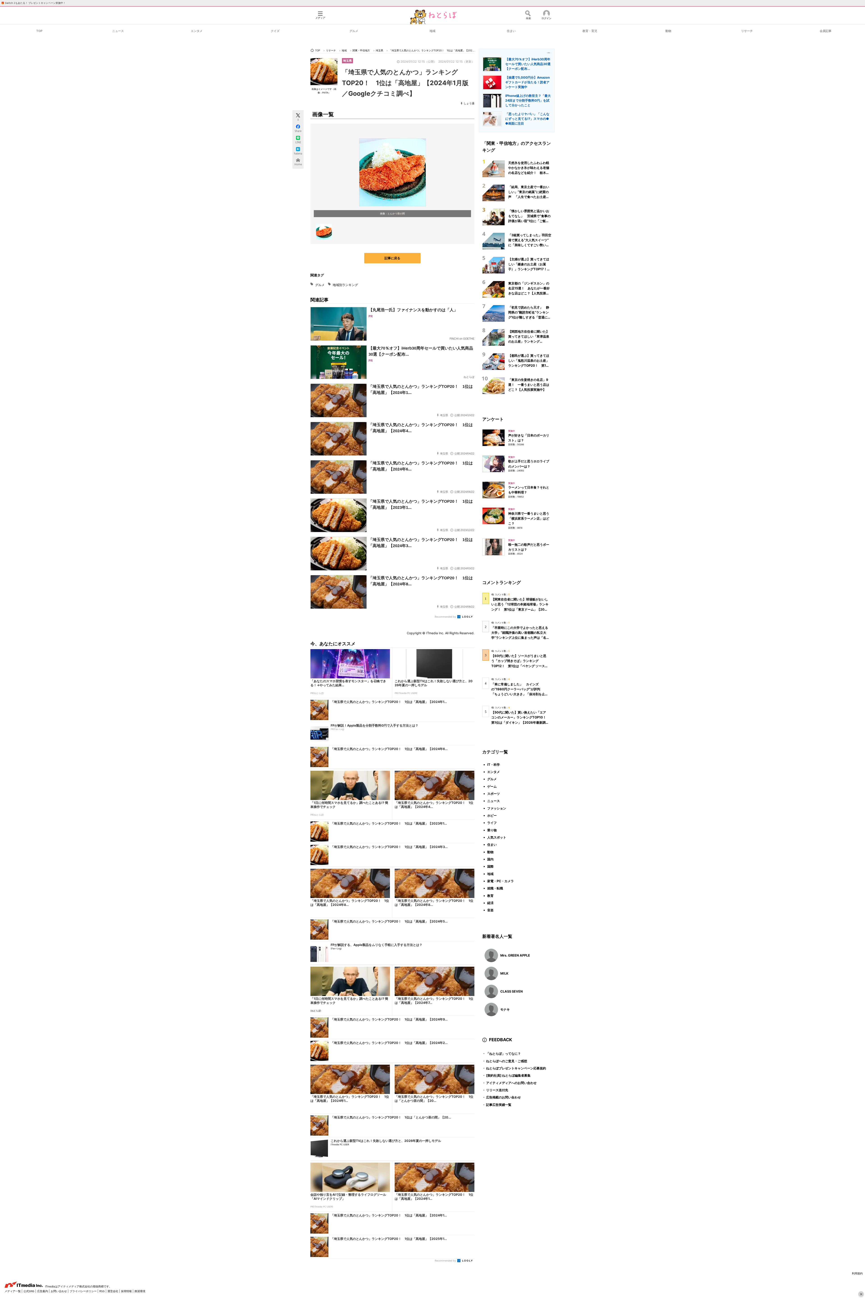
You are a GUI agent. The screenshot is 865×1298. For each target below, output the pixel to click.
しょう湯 (469, 103)
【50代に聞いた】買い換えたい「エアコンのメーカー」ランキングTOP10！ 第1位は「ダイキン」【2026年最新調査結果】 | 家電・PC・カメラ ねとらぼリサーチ (520, 722)
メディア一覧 (13, 1291)
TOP (39, 31)
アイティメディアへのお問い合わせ (509, 1083)
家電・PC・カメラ (500, 881)
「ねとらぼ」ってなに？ (501, 1053)
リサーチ (747, 31)
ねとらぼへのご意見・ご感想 (504, 1061)
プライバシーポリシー (83, 1291)
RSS (102, 1291)
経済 (490, 903)
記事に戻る (392, 258)
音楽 (490, 910)
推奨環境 (139, 1291)
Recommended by (446, 616)
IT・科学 (493, 764)
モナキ (505, 1009)
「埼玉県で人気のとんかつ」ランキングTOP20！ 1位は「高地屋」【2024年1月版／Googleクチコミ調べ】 (405, 82)
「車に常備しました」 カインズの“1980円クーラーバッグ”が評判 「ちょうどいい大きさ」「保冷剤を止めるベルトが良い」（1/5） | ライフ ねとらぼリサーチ (519, 694)
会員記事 (825, 31)
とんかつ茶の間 (396, 213)
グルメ (353, 31)
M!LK (504, 973)
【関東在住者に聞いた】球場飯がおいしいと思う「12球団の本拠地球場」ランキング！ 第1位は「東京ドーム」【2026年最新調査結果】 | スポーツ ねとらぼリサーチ (520, 609)
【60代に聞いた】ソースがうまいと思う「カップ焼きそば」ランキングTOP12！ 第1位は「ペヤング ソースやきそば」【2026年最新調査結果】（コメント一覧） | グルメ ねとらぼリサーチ (519, 666)
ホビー (492, 815)
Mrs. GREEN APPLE (515, 955)
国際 (490, 866)
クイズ (275, 31)
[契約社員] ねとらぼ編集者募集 (506, 1075)
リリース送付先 (495, 1090)
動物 (668, 31)
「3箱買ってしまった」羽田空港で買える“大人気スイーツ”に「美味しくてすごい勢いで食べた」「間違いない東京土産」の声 (529, 245)
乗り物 (492, 830)
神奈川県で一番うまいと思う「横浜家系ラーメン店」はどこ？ (528, 518)
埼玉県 (347, 60)
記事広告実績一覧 (496, 1105)
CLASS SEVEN (511, 991)
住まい (511, 31)
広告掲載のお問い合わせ (501, 1097)
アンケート (493, 419)
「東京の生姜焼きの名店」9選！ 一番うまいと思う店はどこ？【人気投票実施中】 (528, 385)
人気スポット (496, 837)
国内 (490, 859)
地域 (432, 31)
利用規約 (857, 1273)
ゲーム (492, 786)
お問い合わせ (59, 1291)
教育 (490, 896)
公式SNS (29, 1291)
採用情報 (126, 1291)
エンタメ (197, 31)
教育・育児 (590, 31)
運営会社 (113, 1291)
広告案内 (43, 1291)
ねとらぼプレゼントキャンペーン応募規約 (514, 1068)
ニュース (118, 31)
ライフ (492, 823)
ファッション (496, 808)
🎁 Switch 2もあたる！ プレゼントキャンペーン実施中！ (33, 3)
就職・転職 (495, 888)
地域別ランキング (345, 285)
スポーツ (493, 794)
